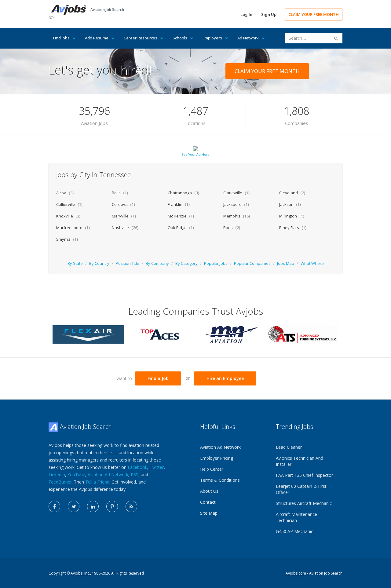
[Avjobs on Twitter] (73, 506)
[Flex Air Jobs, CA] (88, 334)
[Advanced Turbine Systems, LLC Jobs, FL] (302, 334)
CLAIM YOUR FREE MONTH (313, 14)
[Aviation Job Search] (68, 10)
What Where (312, 263)
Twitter (157, 467)
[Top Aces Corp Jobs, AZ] (160, 334)
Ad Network (248, 38)
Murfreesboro (73, 227)
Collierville (69, 204)
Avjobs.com (296, 573)
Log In (246, 14)
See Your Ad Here (195, 154)
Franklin (179, 204)
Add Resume (96, 38)
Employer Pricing (216, 458)
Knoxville (68, 216)
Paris (231, 227)
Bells (120, 192)
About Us (209, 491)
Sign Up (268, 14)
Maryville (124, 216)
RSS (134, 474)
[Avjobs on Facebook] (54, 506)
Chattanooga (183, 192)
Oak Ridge (181, 227)
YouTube (76, 474)
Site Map (208, 513)
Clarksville (236, 192)
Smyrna (67, 239)
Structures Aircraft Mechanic (304, 503)
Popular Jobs (216, 263)
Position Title (127, 263)
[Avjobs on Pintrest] (112, 506)
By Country (99, 263)
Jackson (290, 204)
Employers (212, 38)
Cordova (123, 204)
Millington (291, 216)
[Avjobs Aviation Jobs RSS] (131, 506)
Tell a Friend (97, 482)
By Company (157, 263)
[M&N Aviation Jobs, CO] (231, 334)
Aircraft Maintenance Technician (296, 517)
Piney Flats (292, 227)
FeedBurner (60, 482)
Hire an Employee (225, 378)
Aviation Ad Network (108, 474)
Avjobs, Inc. (80, 573)
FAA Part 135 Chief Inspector (304, 475)
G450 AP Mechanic (294, 531)
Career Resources (140, 38)
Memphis (236, 216)
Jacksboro (236, 204)
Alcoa (65, 192)
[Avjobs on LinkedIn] (93, 506)
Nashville (125, 227)
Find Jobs (61, 38)
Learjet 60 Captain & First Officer (301, 489)
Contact (208, 502)
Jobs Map (285, 263)
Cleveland (292, 192)
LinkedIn (57, 474)
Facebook (137, 467)
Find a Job (158, 378)
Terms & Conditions (220, 480)
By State (75, 263)
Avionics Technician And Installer (299, 461)
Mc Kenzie (181, 216)
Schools (180, 38)
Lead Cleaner (289, 447)
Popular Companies (252, 263)
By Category (186, 263)
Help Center (211, 469)
